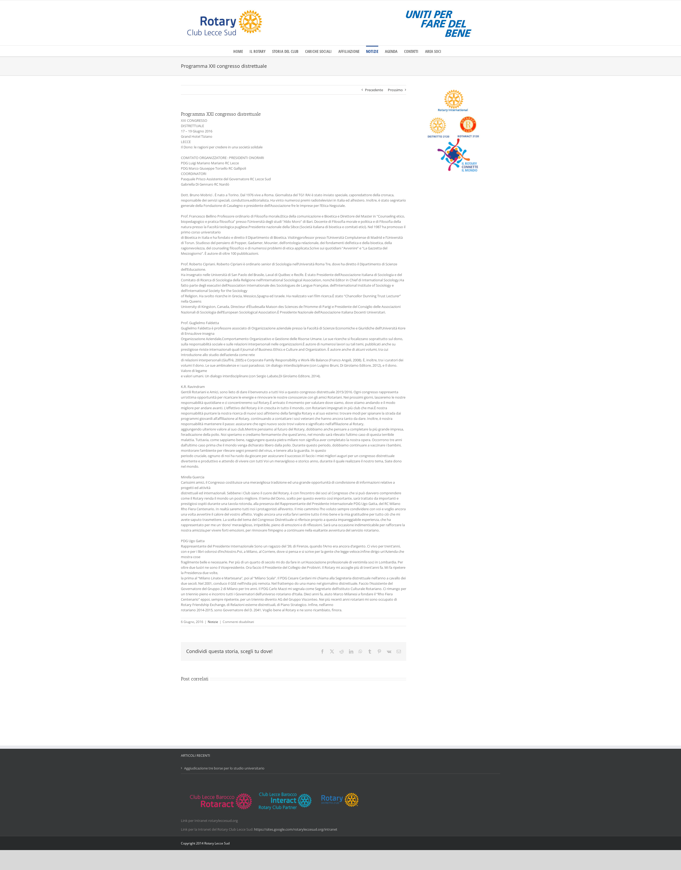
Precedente (374, 89)
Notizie (213, 622)
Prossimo (395, 89)
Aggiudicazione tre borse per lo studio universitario (224, 768)
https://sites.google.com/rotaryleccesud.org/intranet (295, 829)
